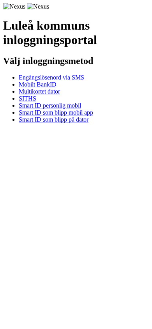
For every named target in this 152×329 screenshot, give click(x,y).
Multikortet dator (39, 91)
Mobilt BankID (38, 84)
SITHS (27, 98)
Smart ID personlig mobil (50, 105)
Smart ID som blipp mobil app (56, 112)
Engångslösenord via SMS (51, 77)
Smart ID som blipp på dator (53, 119)
